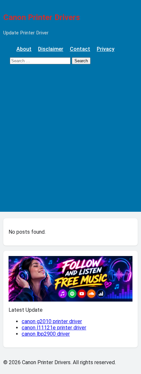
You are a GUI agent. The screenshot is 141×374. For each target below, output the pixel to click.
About (23, 49)
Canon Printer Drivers (41, 17)
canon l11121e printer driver (54, 328)
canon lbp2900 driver (46, 334)
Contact (80, 49)
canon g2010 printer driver (52, 321)
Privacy (105, 49)
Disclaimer (50, 49)
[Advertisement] (70, 141)
